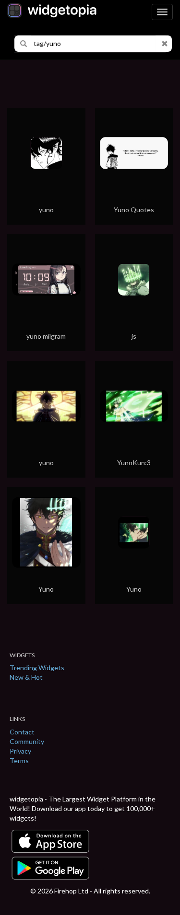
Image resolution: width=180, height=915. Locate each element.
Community (27, 741)
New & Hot (26, 677)
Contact (22, 732)
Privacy (20, 751)
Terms (19, 760)
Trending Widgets (37, 667)
